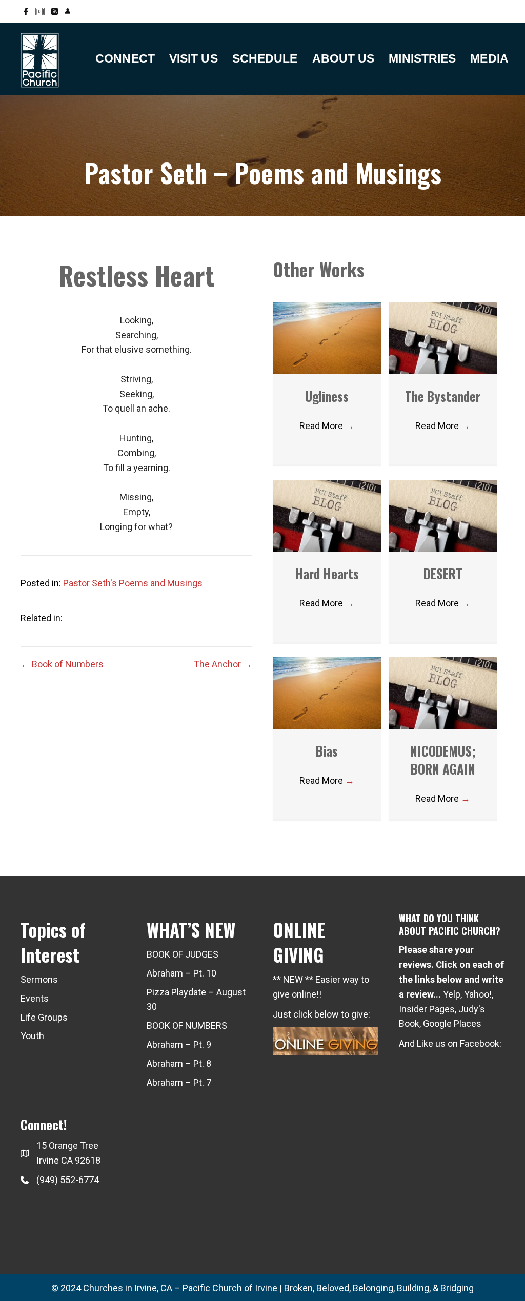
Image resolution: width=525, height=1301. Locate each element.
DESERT (442, 573)
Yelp (451, 994)
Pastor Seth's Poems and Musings (133, 583)
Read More (326, 425)
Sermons (39, 979)
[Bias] (327, 692)
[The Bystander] (443, 337)
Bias (327, 750)
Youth (32, 1035)
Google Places (452, 1023)
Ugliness (327, 396)
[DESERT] (443, 515)
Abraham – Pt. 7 (179, 1082)
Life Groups (44, 1017)
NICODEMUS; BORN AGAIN (443, 759)
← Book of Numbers (62, 664)
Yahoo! (478, 994)
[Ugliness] (327, 337)
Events (35, 998)
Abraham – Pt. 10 (181, 973)
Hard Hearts (327, 573)
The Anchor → (223, 664)
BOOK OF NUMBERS (187, 1025)
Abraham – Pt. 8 (179, 1063)
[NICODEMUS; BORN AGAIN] (443, 692)
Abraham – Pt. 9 (179, 1044)
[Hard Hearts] (327, 515)
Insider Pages (427, 1009)
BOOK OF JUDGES (182, 954)
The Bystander (442, 396)
